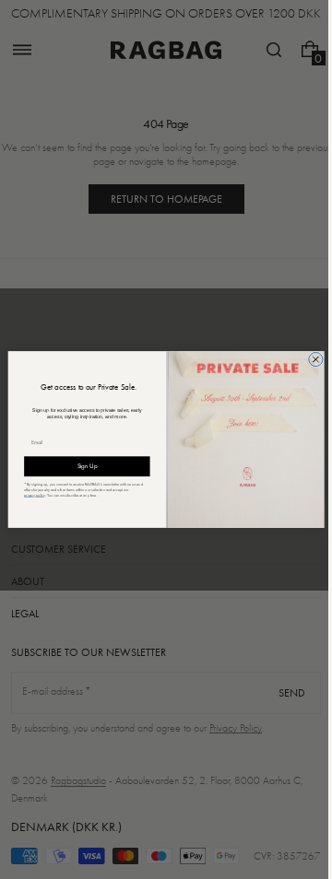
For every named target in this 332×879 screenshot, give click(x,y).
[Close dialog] (308, 359)
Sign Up (79, 466)
